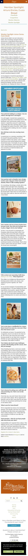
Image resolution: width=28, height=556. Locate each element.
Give (14, 515)
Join (14, 508)
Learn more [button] (6, 548)
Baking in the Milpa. (7, 276)
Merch (14, 517)
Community (14, 514)
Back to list (4, 30)
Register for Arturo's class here (10, 432)
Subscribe (14, 525)
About (14, 506)
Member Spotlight (14, 22)
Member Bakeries (14, 20)
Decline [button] (8, 551)
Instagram (17, 434)
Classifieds (14, 15)
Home (14, 505)
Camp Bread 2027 (14, 512)
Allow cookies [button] (19, 551)
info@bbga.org (15, 541)
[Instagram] (17, 497)
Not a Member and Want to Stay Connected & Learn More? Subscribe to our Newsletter (14, 465)
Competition (14, 17)
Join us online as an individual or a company (14, 459)
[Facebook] (11, 497)
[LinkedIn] (14, 497)
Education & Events (14, 510)
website (6, 436)
